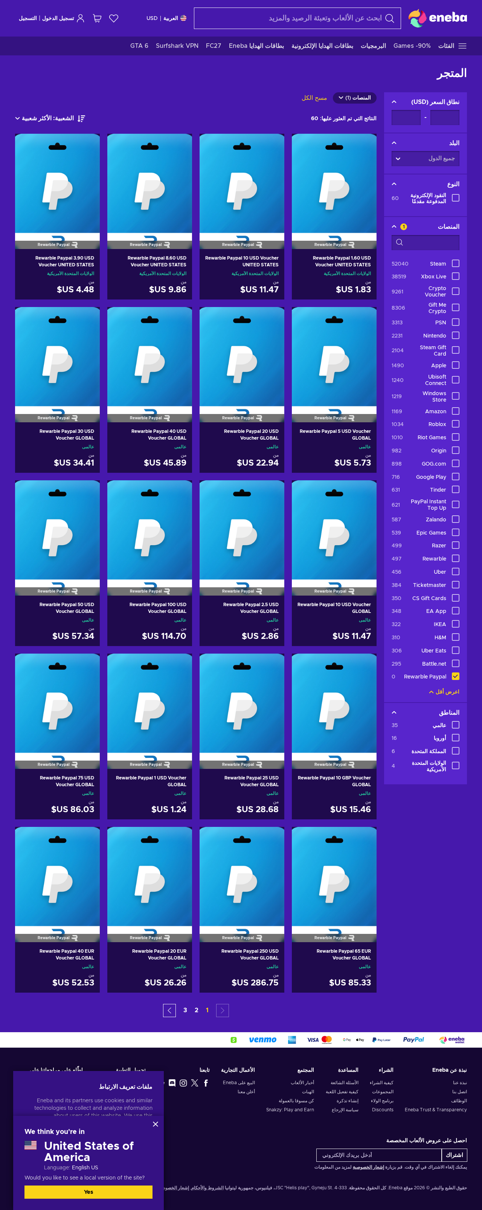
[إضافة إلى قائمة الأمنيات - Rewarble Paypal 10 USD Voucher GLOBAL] (305, 492)
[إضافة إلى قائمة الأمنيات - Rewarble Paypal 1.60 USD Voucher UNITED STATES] (305, 146)
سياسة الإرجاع (345, 1110)
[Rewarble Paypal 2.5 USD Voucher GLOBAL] (242, 528)
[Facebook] (206, 1082)
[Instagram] (183, 1082)
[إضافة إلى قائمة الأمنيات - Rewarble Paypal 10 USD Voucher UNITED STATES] (212, 146)
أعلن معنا (246, 1091)
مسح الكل (314, 98)
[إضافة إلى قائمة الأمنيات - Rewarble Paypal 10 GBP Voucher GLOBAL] (305, 666)
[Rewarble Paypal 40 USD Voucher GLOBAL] (149, 355)
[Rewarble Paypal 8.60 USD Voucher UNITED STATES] (149, 182)
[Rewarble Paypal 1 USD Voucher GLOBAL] (149, 702)
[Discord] (172, 1082)
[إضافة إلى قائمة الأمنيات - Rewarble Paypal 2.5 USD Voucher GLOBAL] (212, 492)
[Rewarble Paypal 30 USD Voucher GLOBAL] (57, 355)
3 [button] (185, 1010)
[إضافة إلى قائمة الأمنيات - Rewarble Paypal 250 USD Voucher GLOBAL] (212, 839)
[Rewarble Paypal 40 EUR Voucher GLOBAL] (57, 875)
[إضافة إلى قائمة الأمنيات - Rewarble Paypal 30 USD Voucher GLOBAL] (28, 319)
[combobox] (297, 18)
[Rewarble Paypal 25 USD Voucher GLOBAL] (242, 702)
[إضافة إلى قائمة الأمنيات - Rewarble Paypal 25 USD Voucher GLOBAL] (212, 666)
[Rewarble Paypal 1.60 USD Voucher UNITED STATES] (334, 182)
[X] (194, 1082)
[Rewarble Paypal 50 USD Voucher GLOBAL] (57, 528)
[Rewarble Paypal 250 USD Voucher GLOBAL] (242, 875)
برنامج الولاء (382, 1100)
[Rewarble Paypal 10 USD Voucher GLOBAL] (334, 528)
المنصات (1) (358, 98)
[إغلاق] (155, 1124)
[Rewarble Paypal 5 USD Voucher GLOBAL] (334, 355)
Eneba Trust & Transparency (436, 1110)
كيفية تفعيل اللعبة (342, 1091)
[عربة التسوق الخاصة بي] (97, 18)
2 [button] (196, 1010)
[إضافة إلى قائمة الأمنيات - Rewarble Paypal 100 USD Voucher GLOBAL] (120, 492)
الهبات (308, 1091)
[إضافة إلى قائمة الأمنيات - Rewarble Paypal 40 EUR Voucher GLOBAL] (28, 839)
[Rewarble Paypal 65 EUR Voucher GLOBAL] (334, 875)
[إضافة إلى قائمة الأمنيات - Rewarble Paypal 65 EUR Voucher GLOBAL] (305, 839)
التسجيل (28, 18)
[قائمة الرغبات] (113, 18)
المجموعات (383, 1091)
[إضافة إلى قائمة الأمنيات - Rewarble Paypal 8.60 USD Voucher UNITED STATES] (120, 146)
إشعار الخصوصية (368, 1167)
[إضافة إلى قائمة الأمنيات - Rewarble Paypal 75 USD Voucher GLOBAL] (28, 666)
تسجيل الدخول (58, 18)
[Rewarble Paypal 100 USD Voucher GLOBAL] (149, 528)
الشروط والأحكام (207, 1188)
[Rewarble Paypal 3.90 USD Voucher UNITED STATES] (57, 182)
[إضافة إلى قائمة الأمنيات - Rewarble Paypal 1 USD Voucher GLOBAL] (120, 666)
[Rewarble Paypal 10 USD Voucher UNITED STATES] (242, 182)
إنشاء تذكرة (347, 1100)
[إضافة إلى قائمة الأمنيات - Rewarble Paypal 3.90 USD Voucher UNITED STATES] (28, 146)
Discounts (383, 1110)
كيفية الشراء (382, 1082)
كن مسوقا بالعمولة (296, 1100)
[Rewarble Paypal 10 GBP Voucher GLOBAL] (334, 702)
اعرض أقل (447, 692)
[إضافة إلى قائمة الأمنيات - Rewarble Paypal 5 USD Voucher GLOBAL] (305, 319)
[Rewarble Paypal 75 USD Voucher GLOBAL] (57, 702)
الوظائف (459, 1100)
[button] (169, 1010)
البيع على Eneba (239, 1082)
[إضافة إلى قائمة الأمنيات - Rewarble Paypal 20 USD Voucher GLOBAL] (212, 319)
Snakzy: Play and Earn (290, 1110)
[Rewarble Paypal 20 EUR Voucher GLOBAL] (149, 875)
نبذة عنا (460, 1082)
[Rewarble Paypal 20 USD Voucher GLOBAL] (242, 355)
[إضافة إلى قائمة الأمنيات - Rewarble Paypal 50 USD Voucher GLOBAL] (28, 492)
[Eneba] (438, 18)
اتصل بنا (459, 1091)
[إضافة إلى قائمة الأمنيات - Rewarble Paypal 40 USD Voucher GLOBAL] (120, 319)
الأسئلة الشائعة (344, 1082)
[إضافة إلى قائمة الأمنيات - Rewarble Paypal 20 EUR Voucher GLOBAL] (120, 839)
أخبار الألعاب (302, 1082)
